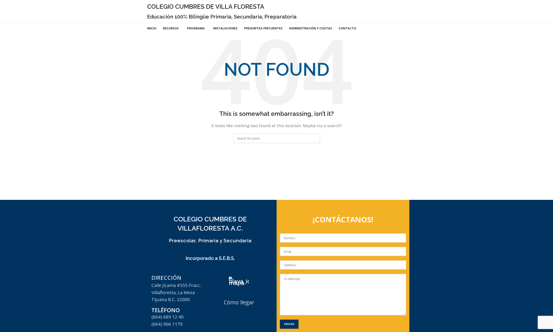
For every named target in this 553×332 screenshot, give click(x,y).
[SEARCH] (315, 138)
